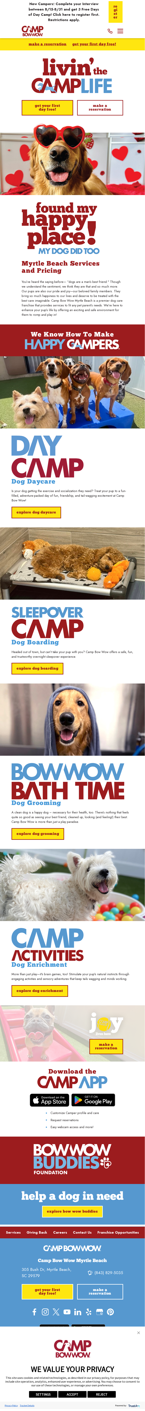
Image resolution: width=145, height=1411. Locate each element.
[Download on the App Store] (49, 1100)
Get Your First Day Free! (94, 44)
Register (115, 12)
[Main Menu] (120, 31)
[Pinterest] (110, 1311)
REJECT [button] (101, 1394)
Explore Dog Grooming (38, 834)
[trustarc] (134, 1405)
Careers (60, 1232)
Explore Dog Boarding (37, 669)
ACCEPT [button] (72, 1394)
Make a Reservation (48, 44)
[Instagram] (45, 1311)
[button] (138, 1333)
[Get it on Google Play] (93, 1100)
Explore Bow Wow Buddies (72, 1212)
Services (13, 1232)
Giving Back (37, 1232)
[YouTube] (67, 1311)
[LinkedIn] (77, 1311)
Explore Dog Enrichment (40, 991)
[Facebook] (34, 1311)
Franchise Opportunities (118, 1232)
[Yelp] (88, 1311)
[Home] (32, 31)
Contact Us (82, 1232)
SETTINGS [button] (43, 1394)
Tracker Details (27, 1405)
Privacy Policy (11, 1405)
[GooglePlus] (99, 1311)
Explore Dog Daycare (36, 512)
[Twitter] (56, 1311)
